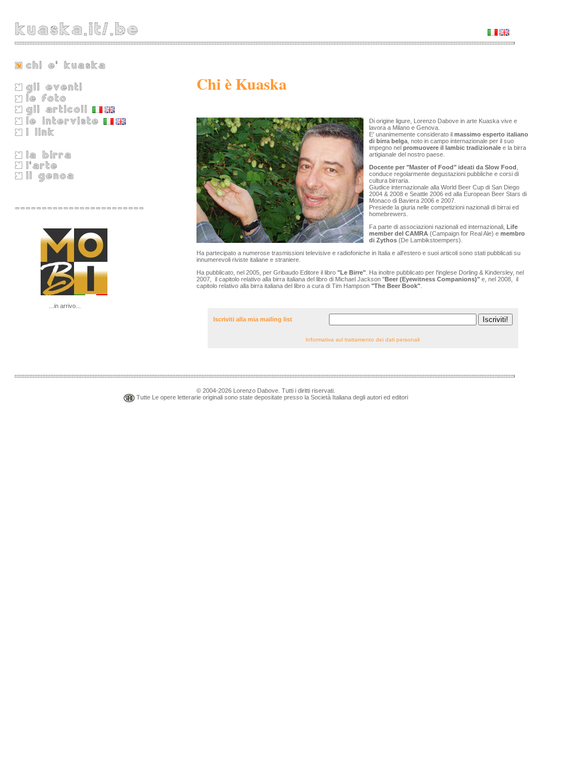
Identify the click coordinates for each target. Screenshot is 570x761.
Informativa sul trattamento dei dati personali (363, 339)
